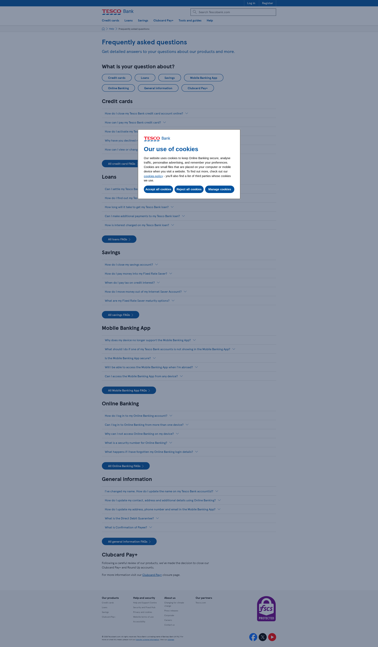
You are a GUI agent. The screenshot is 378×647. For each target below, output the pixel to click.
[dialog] (189, 164)
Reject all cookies (189, 189)
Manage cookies (219, 189)
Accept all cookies (158, 189)
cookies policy (153, 176)
